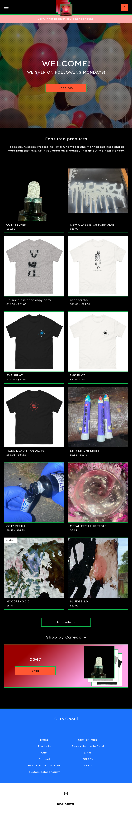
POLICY (87, 759)
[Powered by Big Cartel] (66, 803)
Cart (44, 752)
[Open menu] (6, 8)
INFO (88, 765)
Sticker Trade (87, 739)
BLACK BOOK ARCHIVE (44, 765)
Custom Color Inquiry (44, 771)
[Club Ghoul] (66, 10)
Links (88, 752)
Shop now (66, 88)
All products (66, 622)
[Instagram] (66, 793)
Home (44, 739)
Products (44, 746)
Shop (35, 670)
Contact (44, 759)
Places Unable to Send (88, 746)
